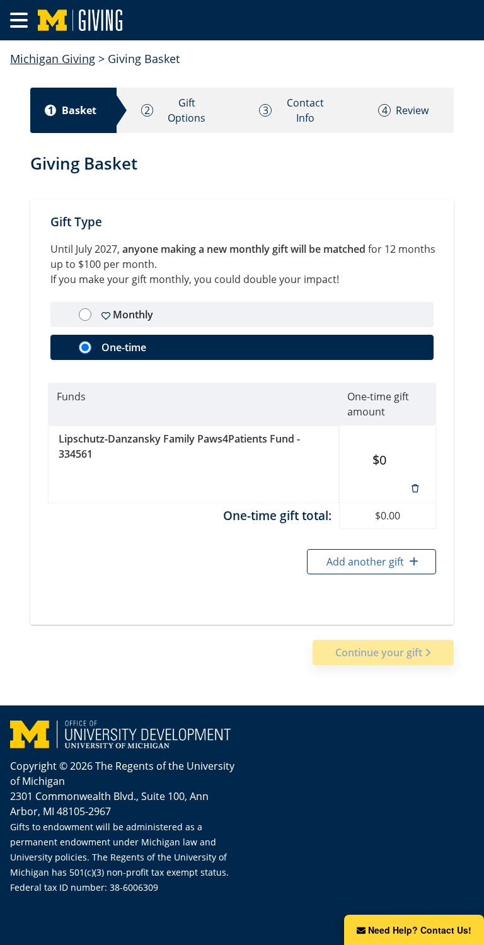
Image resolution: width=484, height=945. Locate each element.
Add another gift (366, 562)
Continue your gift (380, 652)
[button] (415, 487)
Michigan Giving (52, 58)
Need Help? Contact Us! (419, 930)
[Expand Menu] (19, 20)
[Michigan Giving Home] (256, 20)
